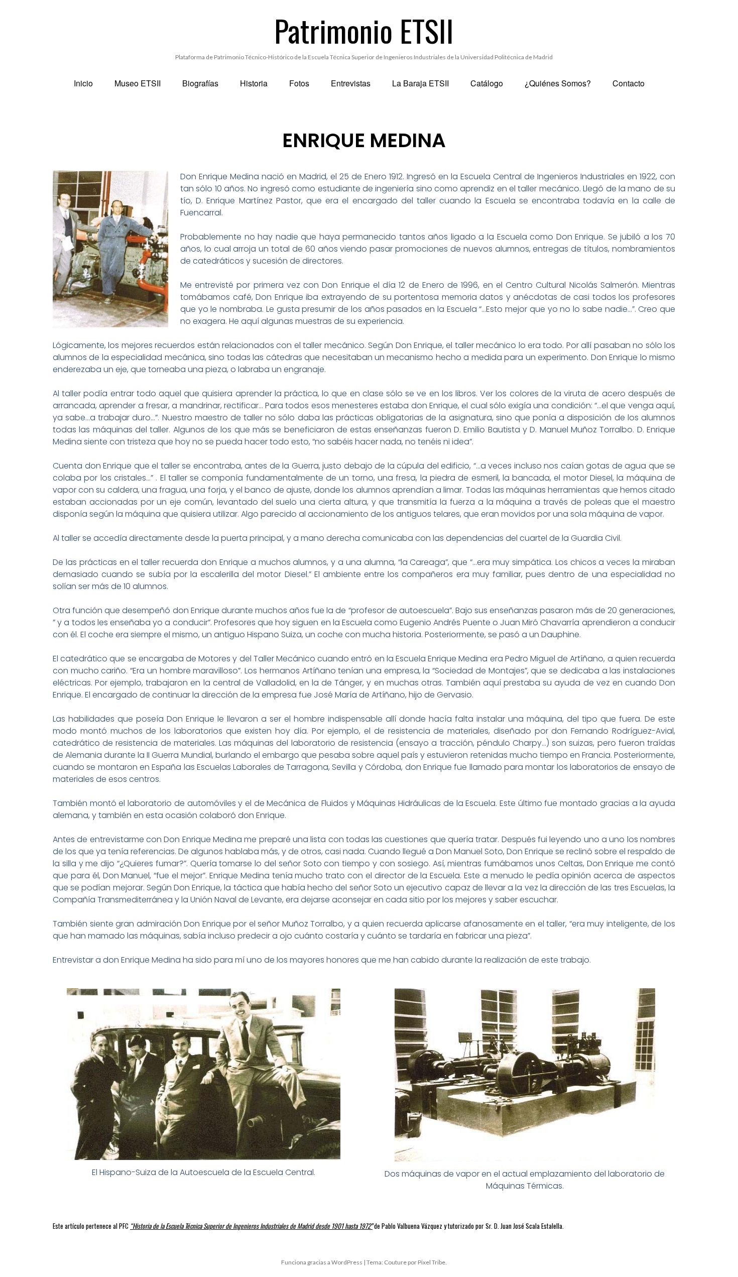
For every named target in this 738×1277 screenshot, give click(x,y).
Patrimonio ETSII (364, 30)
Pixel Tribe (431, 1262)
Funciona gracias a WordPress (321, 1262)
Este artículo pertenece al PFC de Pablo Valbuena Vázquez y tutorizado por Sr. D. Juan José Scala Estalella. (308, 1226)
